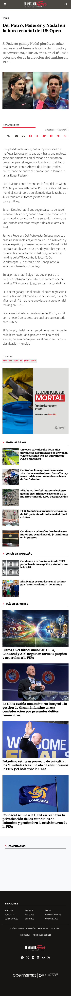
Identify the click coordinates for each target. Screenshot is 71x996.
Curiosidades (51, 918)
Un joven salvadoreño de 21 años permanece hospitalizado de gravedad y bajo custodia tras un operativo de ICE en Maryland (44, 454)
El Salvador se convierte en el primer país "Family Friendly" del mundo (43, 583)
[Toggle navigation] (5, 4)
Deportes (29, 918)
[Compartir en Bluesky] (44, 136)
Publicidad (43, 928)
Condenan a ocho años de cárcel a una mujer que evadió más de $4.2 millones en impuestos (44, 534)
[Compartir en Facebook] (30, 136)
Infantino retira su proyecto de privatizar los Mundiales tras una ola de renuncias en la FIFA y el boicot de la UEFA (35, 765)
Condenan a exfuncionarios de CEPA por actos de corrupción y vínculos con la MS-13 (44, 564)
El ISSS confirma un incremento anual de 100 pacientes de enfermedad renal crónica (44, 514)
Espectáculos (11, 918)
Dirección (31, 928)
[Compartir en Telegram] (51, 136)
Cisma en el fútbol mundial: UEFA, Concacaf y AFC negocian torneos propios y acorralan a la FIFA (34, 654)
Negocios (29, 914)
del (10, 360)
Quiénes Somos (17, 928)
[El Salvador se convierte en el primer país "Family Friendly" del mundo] (10, 588)
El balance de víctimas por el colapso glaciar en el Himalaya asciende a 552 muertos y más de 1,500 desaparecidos (44, 493)
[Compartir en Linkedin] (58, 136)
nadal (33, 360)
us (21, 360)
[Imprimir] (23, 136)
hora (5, 360)
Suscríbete (56, 928)
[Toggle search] (66, 4)
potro (26, 360)
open (16, 360)
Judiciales (10, 914)
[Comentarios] (9, 136)
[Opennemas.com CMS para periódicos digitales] (35, 978)
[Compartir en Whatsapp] (65, 136)
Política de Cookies (42, 935)
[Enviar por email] (16, 136)
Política (29, 910)
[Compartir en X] (37, 136)
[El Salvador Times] (35, 4)
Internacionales (53, 914)
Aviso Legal (25, 935)
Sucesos (9, 910)
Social (48, 910)
